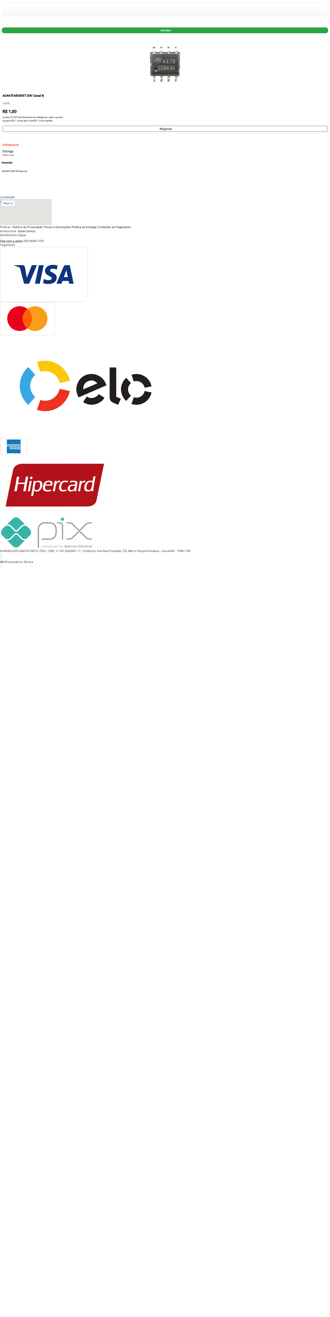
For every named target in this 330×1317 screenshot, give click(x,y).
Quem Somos (26, 231)
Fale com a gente (11, 241)
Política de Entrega (84, 227)
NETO (4, 562)
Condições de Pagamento (114, 227)
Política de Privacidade (27, 227)
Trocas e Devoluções (57, 227)
